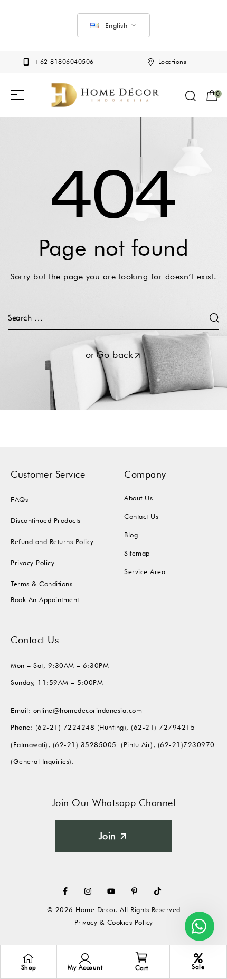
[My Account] (85, 958)
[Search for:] (113, 318)
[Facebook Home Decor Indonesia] (67, 891)
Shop (28, 967)
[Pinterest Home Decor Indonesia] (136, 891)
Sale (198, 967)
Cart (141, 968)
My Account (85, 967)
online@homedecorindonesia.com (88, 710)
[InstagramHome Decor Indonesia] (90, 891)
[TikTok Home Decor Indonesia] (160, 891)
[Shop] (28, 958)
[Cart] (141, 957)
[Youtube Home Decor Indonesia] (113, 891)
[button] (17, 95)
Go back (115, 354)
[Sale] (198, 958)
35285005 (99, 744)
